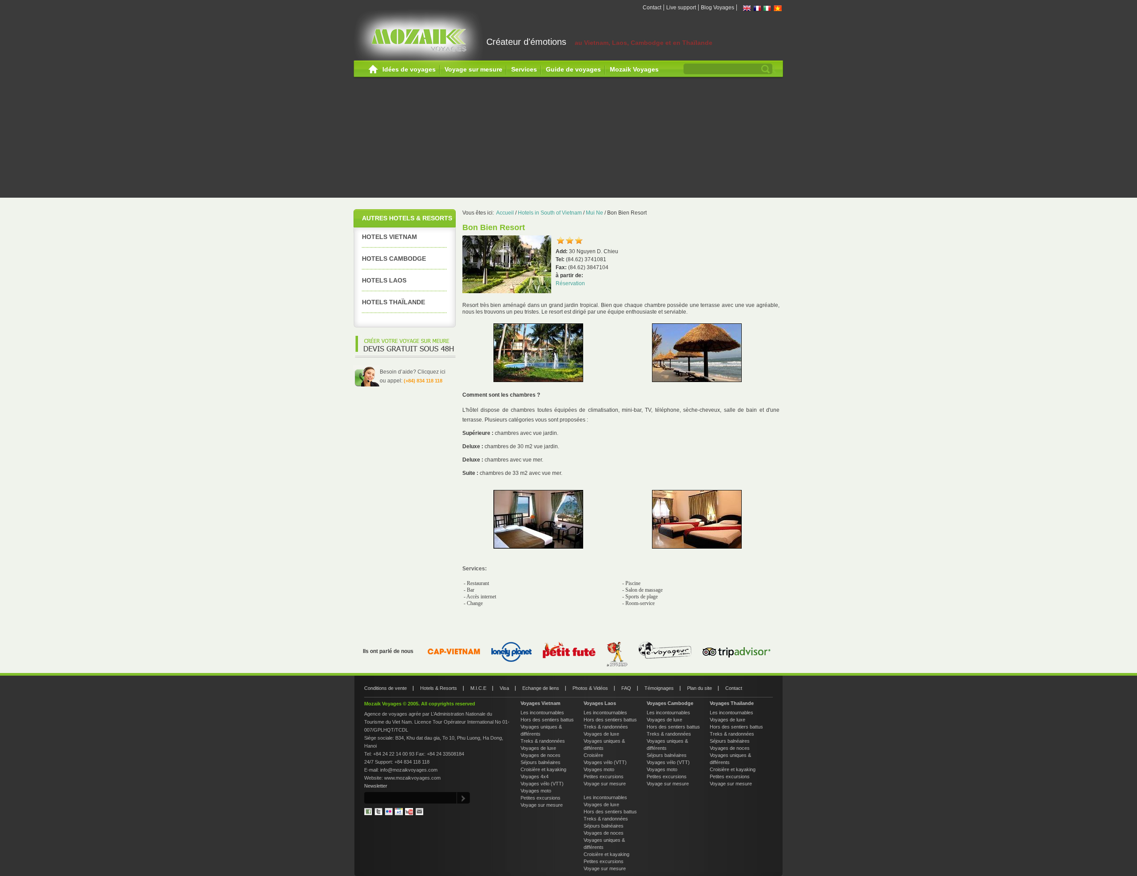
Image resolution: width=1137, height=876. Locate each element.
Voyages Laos (600, 703)
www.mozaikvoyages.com (412, 777)
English (747, 8)
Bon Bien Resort (627, 213)
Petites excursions (541, 797)
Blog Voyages (717, 7)
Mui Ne (594, 213)
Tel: (561, 259)
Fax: (562, 267)
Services (524, 69)
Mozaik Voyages (634, 69)
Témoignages (659, 688)
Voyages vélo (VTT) (542, 783)
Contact (652, 7)
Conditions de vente (385, 688)
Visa (504, 688)
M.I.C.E (478, 688)
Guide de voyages (573, 69)
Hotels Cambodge (394, 258)
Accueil (373, 69)
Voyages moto (536, 790)
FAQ (626, 688)
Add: (562, 251)
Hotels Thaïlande (393, 302)
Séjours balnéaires (541, 762)
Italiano (767, 8)
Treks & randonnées (543, 741)
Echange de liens (540, 688)
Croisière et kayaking (543, 769)
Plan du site (699, 688)
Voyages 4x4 (535, 776)
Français (757, 8)
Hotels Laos (384, 280)
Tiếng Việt (778, 8)
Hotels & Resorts (438, 688)
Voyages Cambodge (670, 703)
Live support (681, 7)
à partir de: (569, 275)
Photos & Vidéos (590, 688)
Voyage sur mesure (473, 69)
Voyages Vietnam (541, 703)
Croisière (593, 755)
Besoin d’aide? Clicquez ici (412, 372)
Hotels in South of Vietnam (550, 213)
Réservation (570, 283)
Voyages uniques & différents (541, 730)
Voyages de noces (541, 755)
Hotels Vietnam (389, 236)
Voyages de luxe (538, 748)
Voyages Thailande (732, 703)
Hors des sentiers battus (547, 719)
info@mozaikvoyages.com (408, 769)
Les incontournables (542, 712)
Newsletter (375, 785)
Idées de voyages (409, 69)
